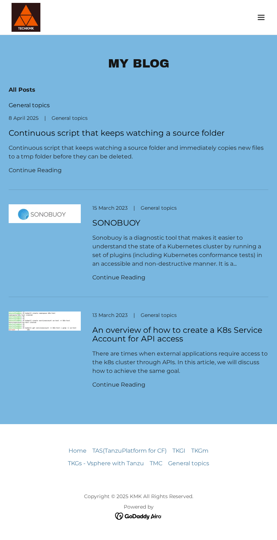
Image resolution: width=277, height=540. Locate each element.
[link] (26, 17)
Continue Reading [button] (35, 170)
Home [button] (78, 450)
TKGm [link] (199, 450)
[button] (261, 17)
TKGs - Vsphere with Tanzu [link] (106, 463)
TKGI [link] (178, 450)
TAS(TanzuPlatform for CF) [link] (129, 450)
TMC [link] (156, 463)
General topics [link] (29, 105)
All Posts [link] (22, 89)
